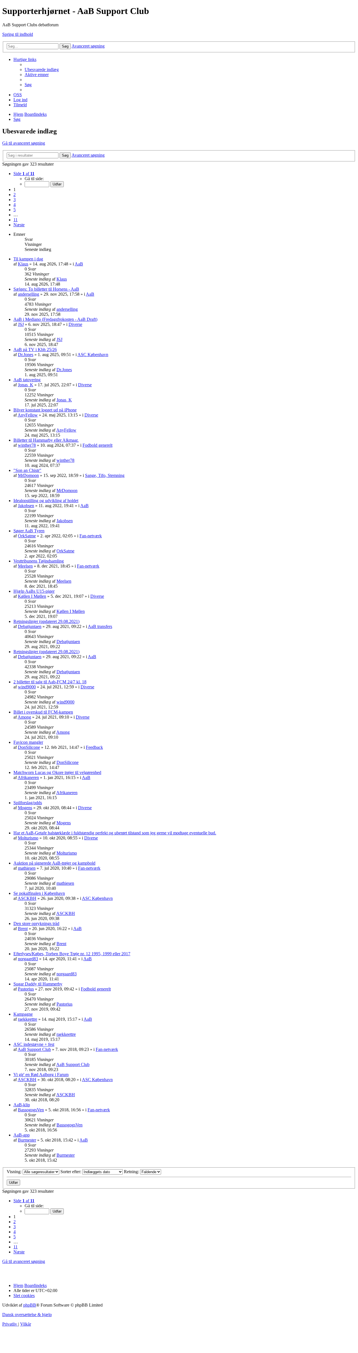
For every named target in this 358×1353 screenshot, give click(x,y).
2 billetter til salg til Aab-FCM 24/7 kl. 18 (49, 681)
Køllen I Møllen (32, 596)
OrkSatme (27, 535)
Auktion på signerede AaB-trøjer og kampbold (54, 863)
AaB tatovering (27, 379)
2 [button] (14, 194)
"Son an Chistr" (27, 470)
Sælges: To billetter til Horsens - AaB (46, 289)
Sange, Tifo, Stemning (104, 475)
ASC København (92, 354)
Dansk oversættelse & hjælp (27, 1314)
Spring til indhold (17, 34)
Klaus (23, 264)
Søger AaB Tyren (28, 530)
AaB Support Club (34, 1049)
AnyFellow (28, 415)
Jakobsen (26, 505)
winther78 (27, 445)
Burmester (27, 1140)
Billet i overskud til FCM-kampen (43, 712)
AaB (79, 264)
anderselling (28, 294)
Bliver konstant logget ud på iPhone (45, 410)
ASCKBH (27, 898)
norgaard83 (28, 958)
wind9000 (27, 686)
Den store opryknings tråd (36, 923)
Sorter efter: (71, 1171)
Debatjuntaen (29, 626)
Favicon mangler (28, 742)
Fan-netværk (90, 535)
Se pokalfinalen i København (39, 893)
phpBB (29, 1305)
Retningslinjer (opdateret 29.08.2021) (46, 621)
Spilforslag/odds (27, 802)
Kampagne (23, 1014)
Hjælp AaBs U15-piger (34, 591)
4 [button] (14, 204)
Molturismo (28, 838)
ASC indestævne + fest (33, 1044)
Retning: (132, 1171)
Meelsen (25, 566)
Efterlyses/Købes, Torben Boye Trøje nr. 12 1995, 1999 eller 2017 (71, 953)
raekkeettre (27, 1019)
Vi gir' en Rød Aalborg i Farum (41, 1074)
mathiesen (27, 868)
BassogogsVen (31, 1109)
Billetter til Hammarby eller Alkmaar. (46, 440)
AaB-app (21, 1135)
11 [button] (15, 219)
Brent (23, 928)
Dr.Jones (25, 354)
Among (24, 717)
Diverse (75, 324)
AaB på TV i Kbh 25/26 (35, 349)
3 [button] (14, 199)
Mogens (25, 807)
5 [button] (14, 209)
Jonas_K (25, 384)
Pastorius (26, 989)
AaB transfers (100, 626)
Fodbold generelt (97, 445)
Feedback (94, 747)
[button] (23, 173)
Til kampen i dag (28, 259)
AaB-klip (21, 1104)
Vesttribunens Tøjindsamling (38, 561)
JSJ (21, 324)
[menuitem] (42, 69)
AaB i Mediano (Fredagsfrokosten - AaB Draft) (55, 319)
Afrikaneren (28, 777)
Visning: (15, 1171)
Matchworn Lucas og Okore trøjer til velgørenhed (57, 772)
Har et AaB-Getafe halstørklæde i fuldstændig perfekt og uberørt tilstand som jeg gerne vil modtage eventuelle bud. (114, 832)
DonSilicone (29, 747)
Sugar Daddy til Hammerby (37, 984)
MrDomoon (28, 475)
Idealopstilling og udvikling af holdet (45, 500)
